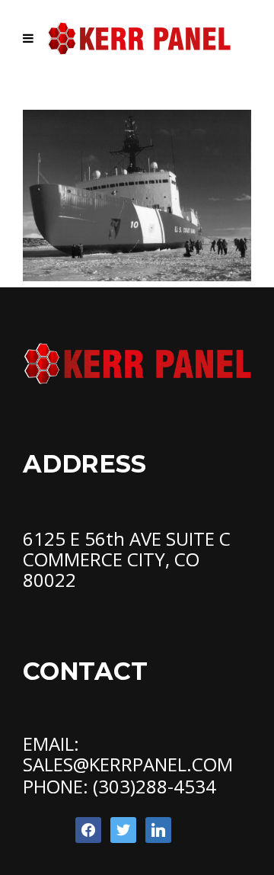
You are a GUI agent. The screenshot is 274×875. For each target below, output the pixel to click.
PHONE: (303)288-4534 (119, 786)
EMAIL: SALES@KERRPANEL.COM (128, 754)
